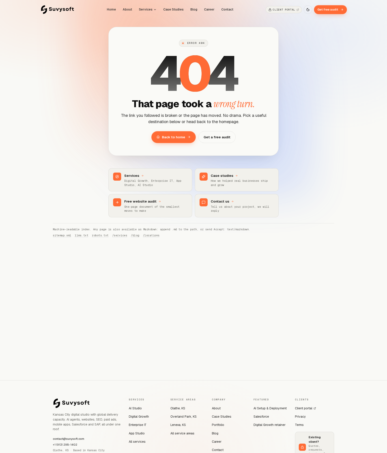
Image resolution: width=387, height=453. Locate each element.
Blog (193, 9)
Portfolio (218, 425)
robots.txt (100, 235)
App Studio (137, 433)
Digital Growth (139, 417)
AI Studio (135, 408)
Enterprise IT (137, 425)
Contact (227, 9)
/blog (135, 235)
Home (111, 9)
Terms (299, 425)
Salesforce (261, 417)
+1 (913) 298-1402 (65, 445)
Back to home (173, 137)
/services (119, 235)
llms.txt (81, 235)
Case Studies (173, 9)
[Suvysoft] (57, 9)
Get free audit (327, 9)
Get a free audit (217, 137)
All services (137, 442)
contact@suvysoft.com (68, 439)
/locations (151, 235)
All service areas (182, 433)
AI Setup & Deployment (270, 408)
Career (209, 9)
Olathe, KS (177, 408)
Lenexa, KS (178, 425)
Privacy (300, 417)
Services (146, 9)
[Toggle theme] (308, 9)
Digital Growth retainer (270, 425)
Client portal (303, 408)
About (127, 9)
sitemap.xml (62, 235)
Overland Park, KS (183, 417)
